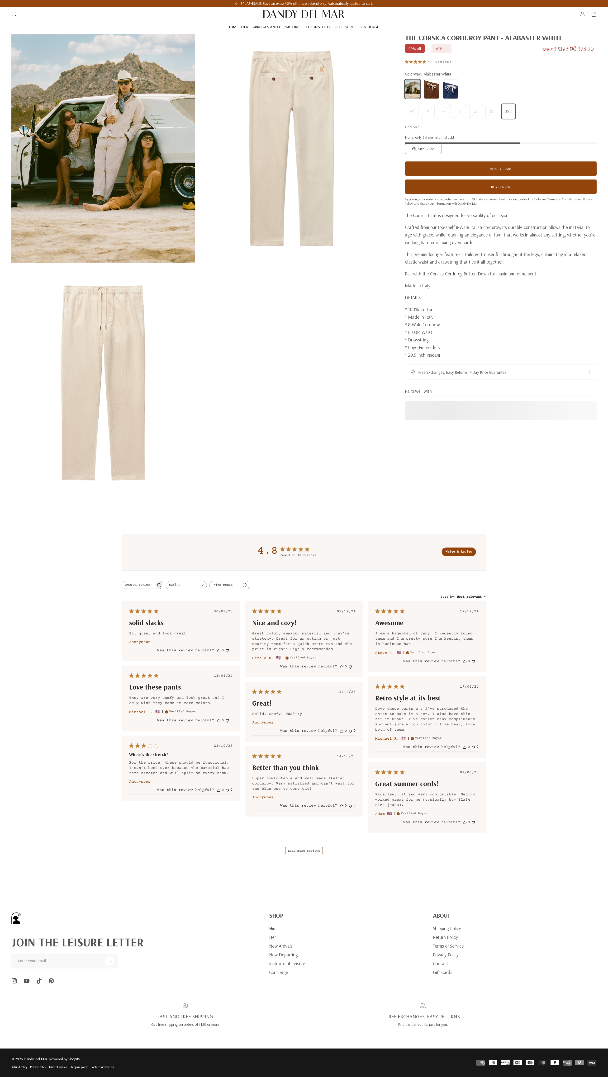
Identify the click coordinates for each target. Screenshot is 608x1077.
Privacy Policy (446, 955)
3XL (508, 111)
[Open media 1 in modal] (103, 148)
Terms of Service (448, 946)
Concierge (278, 972)
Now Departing (283, 955)
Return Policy (445, 937)
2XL (492, 111)
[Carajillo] (431, 89)
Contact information (102, 1067)
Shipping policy (79, 1067)
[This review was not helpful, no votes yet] (227, 650)
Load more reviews (304, 851)
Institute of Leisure (287, 963)
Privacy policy (38, 1067)
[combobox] (186, 585)
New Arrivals (281, 946)
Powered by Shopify (64, 1059)
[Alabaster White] (412, 89)
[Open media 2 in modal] (291, 148)
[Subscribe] (109, 961)
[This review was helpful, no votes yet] (218, 650)
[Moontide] (450, 89)
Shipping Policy (447, 928)
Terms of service (58, 1067)
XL (476, 111)
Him (272, 928)
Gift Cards (442, 972)
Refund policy (19, 1067)
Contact (440, 963)
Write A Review (459, 552)
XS (411, 111)
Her (272, 937)
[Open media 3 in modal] (103, 383)
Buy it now (501, 186)
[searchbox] (138, 585)
